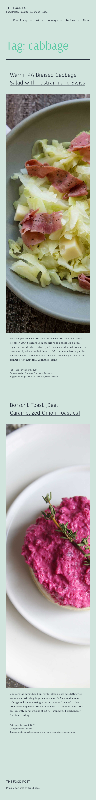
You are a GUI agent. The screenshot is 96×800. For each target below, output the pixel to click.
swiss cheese (51, 376)
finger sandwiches (54, 732)
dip (43, 732)
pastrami (40, 376)
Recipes (70, 20)
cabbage (22, 376)
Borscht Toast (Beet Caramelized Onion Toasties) (45, 408)
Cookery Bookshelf (34, 373)
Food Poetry (20, 20)
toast (72, 732)
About (86, 20)
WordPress (34, 788)
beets (20, 732)
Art (37, 20)
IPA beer (31, 376)
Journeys (52, 20)
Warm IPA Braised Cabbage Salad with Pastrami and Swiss (47, 78)
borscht (27, 732)
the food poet (18, 8)
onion (66, 732)
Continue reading (47, 359)
